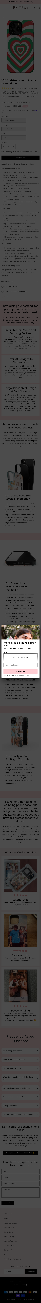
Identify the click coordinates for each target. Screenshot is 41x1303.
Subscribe (20, 671)
